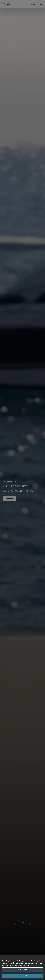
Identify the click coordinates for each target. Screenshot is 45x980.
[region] (22, 967)
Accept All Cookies (22, 976)
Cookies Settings (22, 969)
